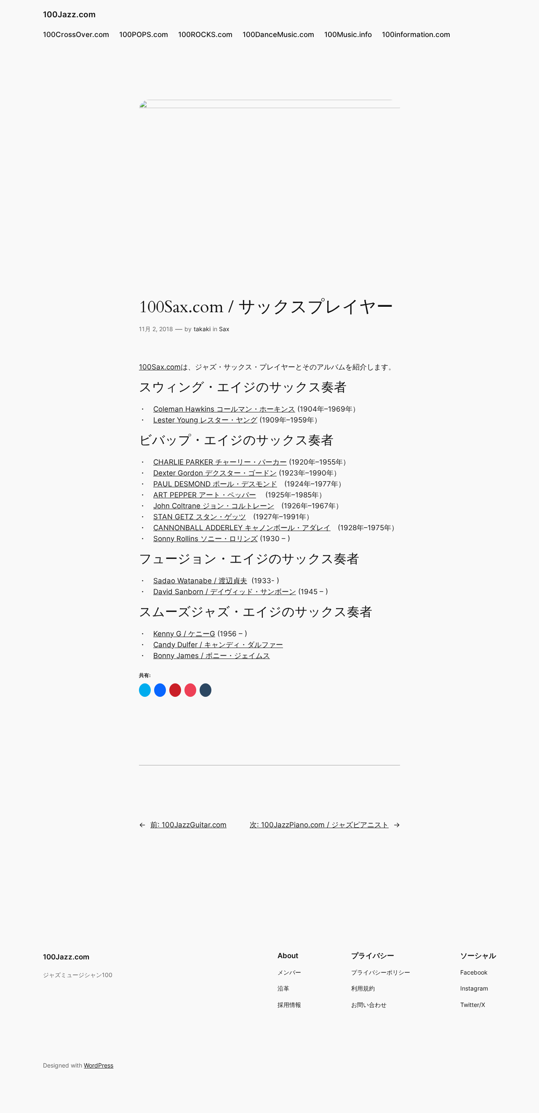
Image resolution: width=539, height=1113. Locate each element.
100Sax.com (160, 367)
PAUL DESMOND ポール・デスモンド (215, 484)
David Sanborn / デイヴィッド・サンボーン (224, 591)
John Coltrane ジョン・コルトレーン (213, 506)
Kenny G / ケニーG (184, 634)
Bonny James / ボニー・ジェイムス (211, 655)
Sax (224, 328)
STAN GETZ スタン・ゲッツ (199, 517)
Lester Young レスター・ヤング (205, 420)
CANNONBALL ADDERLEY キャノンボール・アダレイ (242, 527)
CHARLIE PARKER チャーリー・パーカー (220, 462)
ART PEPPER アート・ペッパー (204, 495)
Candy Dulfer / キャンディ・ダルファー (218, 644)
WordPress (98, 1065)
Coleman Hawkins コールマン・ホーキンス (224, 409)
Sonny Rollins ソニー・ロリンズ (205, 538)
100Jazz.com (69, 14)
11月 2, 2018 (156, 328)
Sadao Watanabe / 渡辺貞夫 (200, 580)
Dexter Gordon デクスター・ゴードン (215, 473)
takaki (202, 328)
